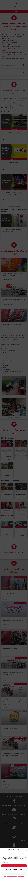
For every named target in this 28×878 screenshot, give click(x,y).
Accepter (14, 866)
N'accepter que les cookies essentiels (14, 869)
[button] (26, 850)
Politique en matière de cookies (9, 876)
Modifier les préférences (14, 873)
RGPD (16, 876)
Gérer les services (5, 862)
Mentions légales (21, 876)
